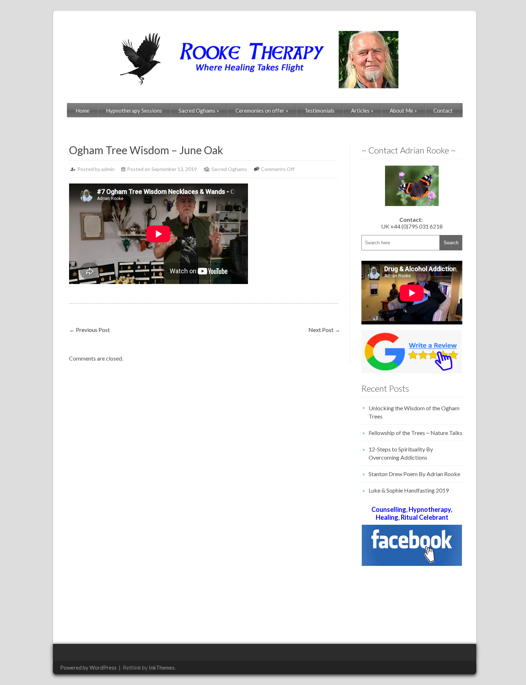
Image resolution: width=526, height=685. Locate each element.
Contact (443, 110)
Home (82, 110)
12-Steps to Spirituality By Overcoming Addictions (401, 453)
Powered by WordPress (88, 667)
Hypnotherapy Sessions (134, 110)
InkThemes (162, 667)
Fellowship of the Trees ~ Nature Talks (415, 432)
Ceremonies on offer (261, 110)
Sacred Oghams (199, 110)
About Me (403, 110)
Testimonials (320, 110)
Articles (362, 110)
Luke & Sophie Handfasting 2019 (409, 490)
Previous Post (89, 329)
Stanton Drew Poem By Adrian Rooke (414, 473)
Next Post (324, 329)
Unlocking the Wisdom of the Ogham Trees (414, 412)
